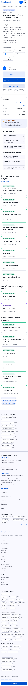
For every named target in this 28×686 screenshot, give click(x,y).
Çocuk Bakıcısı (5, 628)
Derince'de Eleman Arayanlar (8, 403)
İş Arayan (3, 550)
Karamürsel (12, 605)
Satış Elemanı (13, 623)
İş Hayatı (4, 522)
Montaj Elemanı (5, 639)
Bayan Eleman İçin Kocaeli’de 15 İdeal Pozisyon (11, 460)
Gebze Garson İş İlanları (6, 464)
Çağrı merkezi (17, 646)
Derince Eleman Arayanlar (7, 428)
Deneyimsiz (4, 649)
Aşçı (14, 625)
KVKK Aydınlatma (5, 577)
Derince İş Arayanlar (6, 445)
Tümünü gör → (5, 181)
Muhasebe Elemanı (15, 617)
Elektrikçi (16, 631)
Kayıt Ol (3, 571)
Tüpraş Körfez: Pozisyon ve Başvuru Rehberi (11, 480)
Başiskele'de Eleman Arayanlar (9, 400)
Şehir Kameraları (5, 564)
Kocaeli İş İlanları (5, 543)
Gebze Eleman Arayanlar (7, 436)
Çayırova (14, 597)
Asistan (18, 637)
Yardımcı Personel (6, 634)
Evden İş (4, 652)
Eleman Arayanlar (9, 10)
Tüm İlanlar (3, 546)
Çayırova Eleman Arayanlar (8, 439)
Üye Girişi (3, 568)
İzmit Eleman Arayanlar (7, 417)
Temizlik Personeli (6, 614)
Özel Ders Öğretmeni (6, 637)
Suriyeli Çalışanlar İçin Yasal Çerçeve (9, 484)
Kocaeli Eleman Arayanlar (7, 658)
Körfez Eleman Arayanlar (7, 434)
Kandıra (3, 605)
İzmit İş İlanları (18, 6)
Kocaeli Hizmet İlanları (7, 664)
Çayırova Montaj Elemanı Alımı (7, 462)
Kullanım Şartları (5, 584)
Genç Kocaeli (5, 532)
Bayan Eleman (5, 646)
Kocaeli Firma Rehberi (7, 661)
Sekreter (4, 617)
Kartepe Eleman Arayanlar (7, 425)
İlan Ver (3, 559)
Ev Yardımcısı (16, 628)
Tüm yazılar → (24, 524)
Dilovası (20, 599)
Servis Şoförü (5, 625)
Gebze (3, 602)
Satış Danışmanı (5, 620)
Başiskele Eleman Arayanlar (8, 431)
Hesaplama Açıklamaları (18, 519)
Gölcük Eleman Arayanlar (7, 423)
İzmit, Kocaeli (17, 20)
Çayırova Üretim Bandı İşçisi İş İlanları (9, 469)
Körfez (12, 608)
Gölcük (11, 602)
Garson (15, 620)
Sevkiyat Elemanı (17, 639)
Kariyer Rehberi (5, 473)
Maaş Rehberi (4, 488)
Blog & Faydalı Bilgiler (6, 566)
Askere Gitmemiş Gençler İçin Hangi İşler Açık (11, 478)
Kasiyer (3, 623)
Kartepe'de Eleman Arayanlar (8, 397)
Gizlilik (2, 580)
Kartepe (4, 608)
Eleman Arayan (4, 548)
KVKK (2, 679)
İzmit (24, 105)
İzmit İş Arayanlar (5, 420)
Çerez (2, 582)
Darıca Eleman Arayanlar (7, 442)
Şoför (16, 614)
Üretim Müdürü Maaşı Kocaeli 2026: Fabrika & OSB (12, 475)
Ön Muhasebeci (5, 631)
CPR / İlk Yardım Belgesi (6, 482)
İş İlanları (10, 6)
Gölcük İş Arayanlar (6, 448)
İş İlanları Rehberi (5, 457)
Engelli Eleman (15, 649)
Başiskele (4, 597)
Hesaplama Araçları (6, 561)
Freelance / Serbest (12, 652)
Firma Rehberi (4, 552)
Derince (11, 599)
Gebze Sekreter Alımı (6, 467)
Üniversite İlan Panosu (7, 669)
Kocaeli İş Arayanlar (6, 666)
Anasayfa (3, 6)
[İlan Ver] (21, 2)
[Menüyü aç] (25, 2)
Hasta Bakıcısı (18, 634)
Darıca (3, 599)
